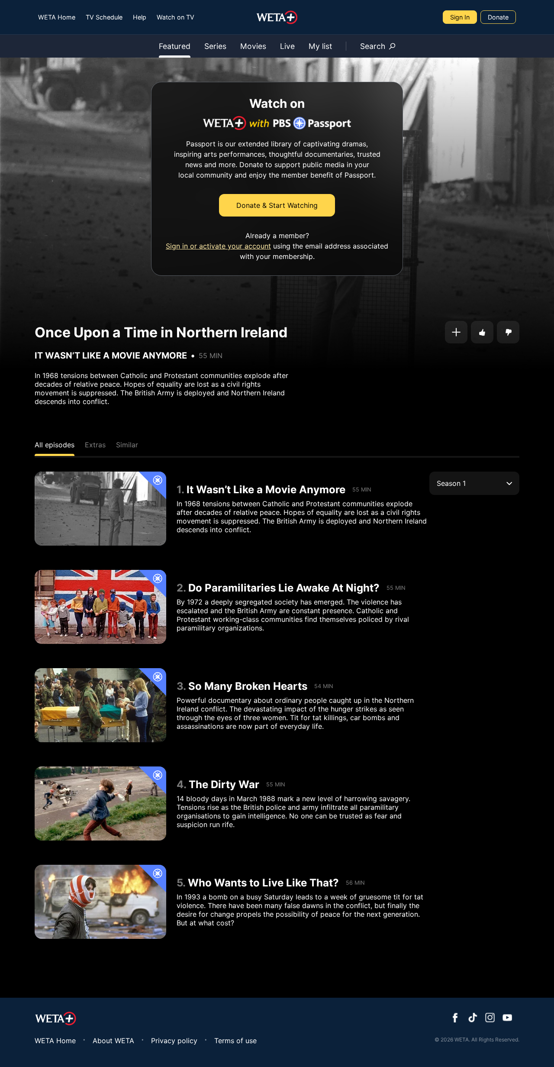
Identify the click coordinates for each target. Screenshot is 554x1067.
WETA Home (56, 17)
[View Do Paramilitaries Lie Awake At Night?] (100, 607)
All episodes (54, 444)
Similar (127, 444)
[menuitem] (57, 17)
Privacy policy (174, 1040)
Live (287, 46)
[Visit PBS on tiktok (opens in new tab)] (472, 1018)
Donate (498, 17)
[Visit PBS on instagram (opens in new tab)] (490, 1018)
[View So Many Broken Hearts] (100, 705)
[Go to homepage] (277, 17)
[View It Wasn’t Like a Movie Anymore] (100, 509)
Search (372, 46)
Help (139, 17)
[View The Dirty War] (100, 803)
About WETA (113, 1040)
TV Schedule (104, 17)
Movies (253, 46)
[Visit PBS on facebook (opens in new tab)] (455, 1018)
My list (320, 46)
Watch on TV (175, 17)
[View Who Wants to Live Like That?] (100, 902)
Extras (95, 444)
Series (215, 46)
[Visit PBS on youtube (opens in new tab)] (507, 1018)
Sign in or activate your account (218, 246)
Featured (174, 46)
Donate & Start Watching (277, 205)
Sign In (460, 17)
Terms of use (235, 1040)
